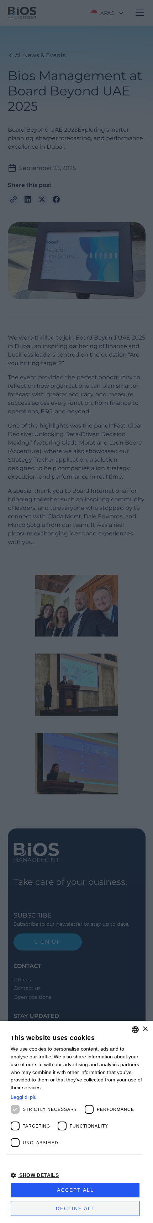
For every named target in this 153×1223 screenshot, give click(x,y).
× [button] (145, 1029)
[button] (76, 1175)
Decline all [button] (75, 1208)
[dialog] (76, 1122)
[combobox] (135, 1029)
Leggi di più (24, 1097)
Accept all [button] (75, 1190)
